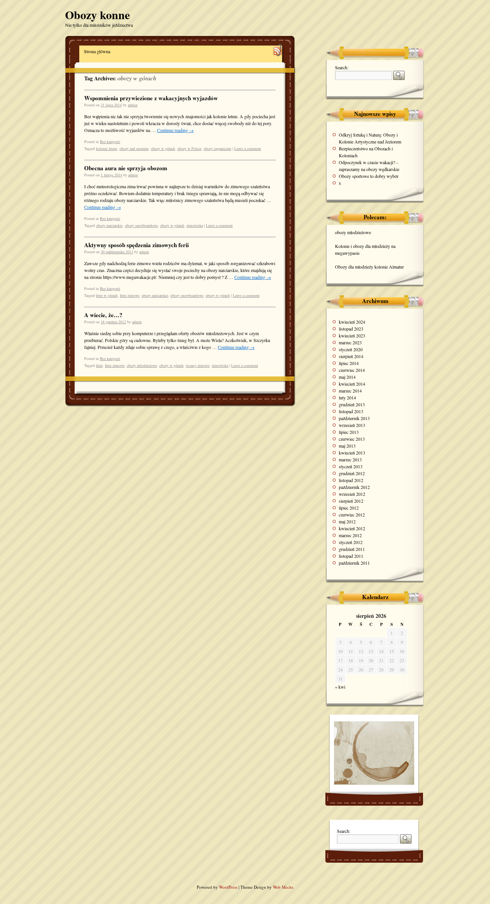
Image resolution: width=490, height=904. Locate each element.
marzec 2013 (350, 459)
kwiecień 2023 (352, 335)
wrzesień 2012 (352, 494)
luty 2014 (347, 397)
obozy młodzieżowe (142, 365)
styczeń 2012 (351, 542)
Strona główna (97, 51)
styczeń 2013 (351, 466)
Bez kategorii (110, 141)
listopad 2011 (351, 556)
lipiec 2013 (349, 432)
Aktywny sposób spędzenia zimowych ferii (136, 245)
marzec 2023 (350, 342)
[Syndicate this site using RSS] (278, 51)
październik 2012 (354, 487)
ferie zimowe (129, 295)
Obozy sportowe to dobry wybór (369, 176)
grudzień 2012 (352, 473)
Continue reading (175, 130)
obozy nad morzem (134, 148)
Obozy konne (97, 14)
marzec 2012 (350, 535)
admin (132, 105)
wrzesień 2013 (352, 425)
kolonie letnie (106, 148)
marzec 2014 (350, 391)
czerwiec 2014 (352, 370)
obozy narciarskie (109, 225)
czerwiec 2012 (352, 514)
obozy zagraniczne (217, 148)
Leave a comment (247, 148)
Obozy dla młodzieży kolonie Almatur (369, 267)
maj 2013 (347, 446)
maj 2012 (347, 521)
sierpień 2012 (351, 501)
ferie (99, 365)
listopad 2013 (351, 411)
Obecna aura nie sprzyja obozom (125, 168)
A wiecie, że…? (103, 315)
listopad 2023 (351, 329)
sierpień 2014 (351, 356)
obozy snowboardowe (141, 225)
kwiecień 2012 (352, 528)
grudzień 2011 (352, 549)
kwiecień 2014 (352, 384)
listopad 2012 (351, 480)
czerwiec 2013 (352, 439)
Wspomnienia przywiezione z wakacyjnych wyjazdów (151, 98)
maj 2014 (347, 377)
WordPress (228, 887)
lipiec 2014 (349, 363)
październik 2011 (354, 563)
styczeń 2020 (351, 349)
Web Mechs (283, 887)
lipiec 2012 (349, 508)
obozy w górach (163, 148)
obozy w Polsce (189, 148)
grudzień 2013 (352, 404)
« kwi (340, 687)
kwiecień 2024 (352, 322)
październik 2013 (354, 418)
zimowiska (194, 225)
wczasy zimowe (197, 365)
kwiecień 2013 (352, 453)
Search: (341, 67)
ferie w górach (107, 295)
